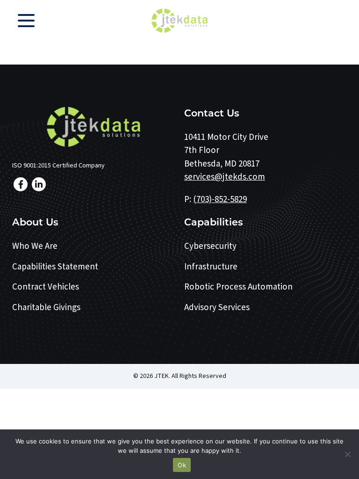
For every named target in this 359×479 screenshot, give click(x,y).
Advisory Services (217, 307)
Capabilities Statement (55, 267)
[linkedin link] (39, 184)
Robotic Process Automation (238, 287)
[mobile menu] (26, 21)
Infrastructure (210, 267)
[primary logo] (179, 20)
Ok (182, 465)
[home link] (93, 127)
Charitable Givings (46, 307)
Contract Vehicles (45, 287)
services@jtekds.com (224, 177)
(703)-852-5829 (220, 199)
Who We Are (34, 246)
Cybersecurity (210, 246)
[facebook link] (21, 184)
